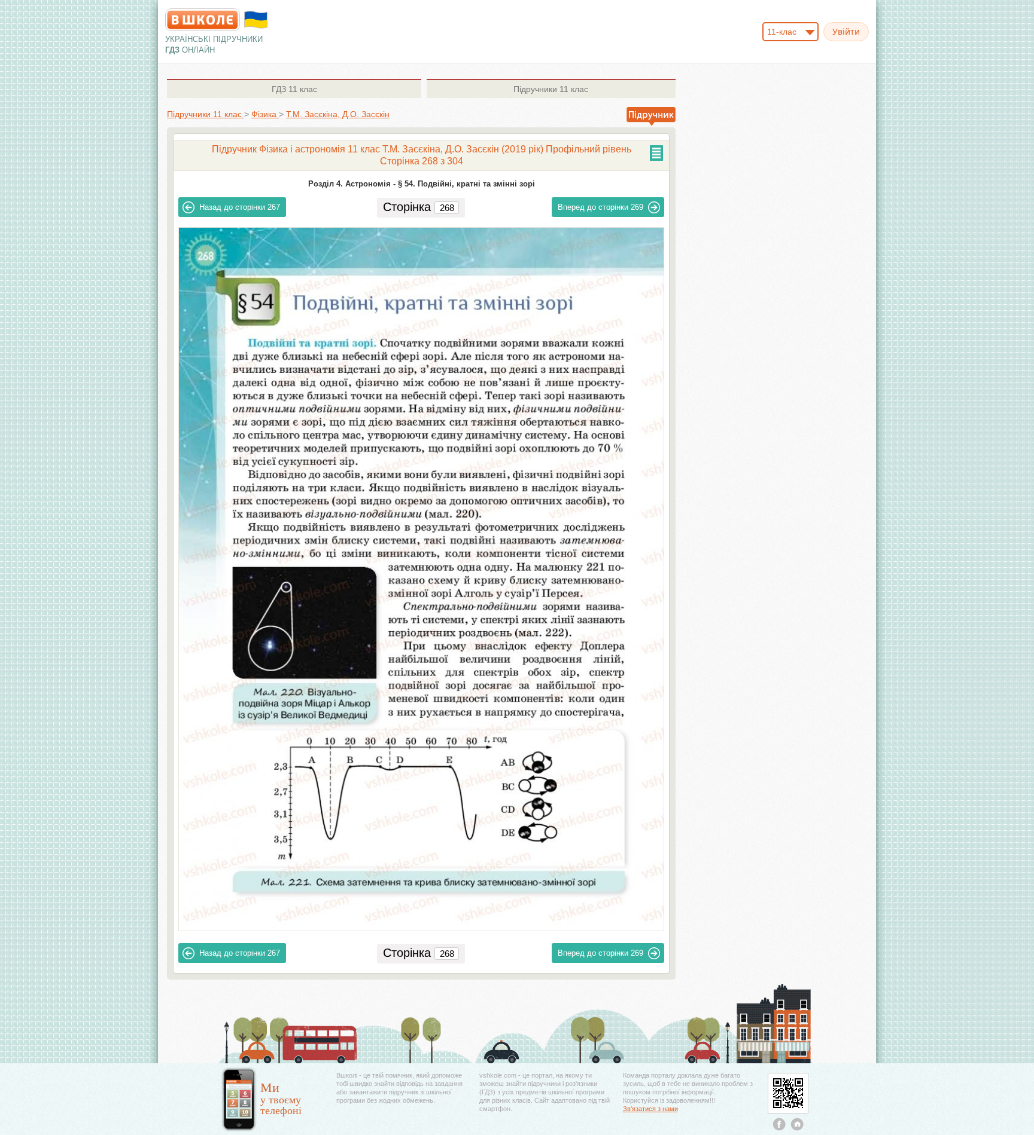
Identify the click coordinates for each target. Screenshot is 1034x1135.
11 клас (294, 89)
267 (239, 207)
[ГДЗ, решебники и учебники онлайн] (202, 19)
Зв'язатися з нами (650, 1108)
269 (600, 207)
